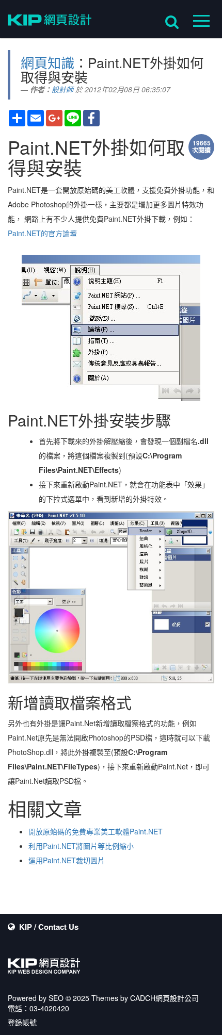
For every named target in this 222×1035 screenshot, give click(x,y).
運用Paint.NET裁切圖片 (66, 860)
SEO (56, 998)
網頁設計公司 (177, 998)
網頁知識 (47, 62)
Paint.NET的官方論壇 (42, 233)
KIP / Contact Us (48, 926)
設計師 (62, 89)
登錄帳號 (22, 1022)
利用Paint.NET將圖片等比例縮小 (81, 846)
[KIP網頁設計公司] (49, 21)
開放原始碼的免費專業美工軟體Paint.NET (95, 831)
